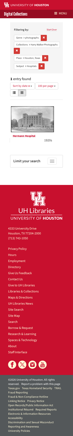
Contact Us (15, 279)
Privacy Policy (17, 249)
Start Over (52, 29)
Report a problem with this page (40, 384)
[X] (22, 365)
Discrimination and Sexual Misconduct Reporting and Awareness (31, 424)
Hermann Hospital (24, 136)
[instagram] (32, 365)
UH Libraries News (20, 303)
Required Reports (46, 410)
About (12, 346)
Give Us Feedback (20, 273)
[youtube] (43, 365)
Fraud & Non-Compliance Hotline (28, 397)
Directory (14, 267)
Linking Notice (16, 401)
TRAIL (57, 388)
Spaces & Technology (22, 340)
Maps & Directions (20, 297)
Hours (12, 255)
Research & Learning (22, 334)
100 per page (46, 86)
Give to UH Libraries (21, 285)
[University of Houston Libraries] (36, 205)
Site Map (14, 316)
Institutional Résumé (20, 410)
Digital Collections (15, 14)
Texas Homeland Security (37, 388)
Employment (16, 261)
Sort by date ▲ (21, 86)
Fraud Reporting (18, 393)
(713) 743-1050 (18, 238)
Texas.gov (14, 388)
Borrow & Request (20, 328)
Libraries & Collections (23, 291)
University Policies (19, 431)
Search (13, 322)
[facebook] (12, 365)
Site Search (16, 309)
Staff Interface (17, 352)
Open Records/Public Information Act (30, 405)
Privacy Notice (35, 401)
